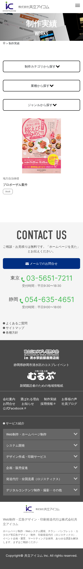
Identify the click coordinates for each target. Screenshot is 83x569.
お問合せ (9, 404)
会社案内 (9, 399)
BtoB (7, 191)
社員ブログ (69, 404)
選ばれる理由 (29, 399)
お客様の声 (69, 399)
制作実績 (50, 399)
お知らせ (28, 404)
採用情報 (47, 404)
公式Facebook (13, 408)
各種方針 (12, 332)
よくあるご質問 (16, 323)
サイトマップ (15, 328)
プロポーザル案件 (15, 185)
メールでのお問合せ (44, 263)
